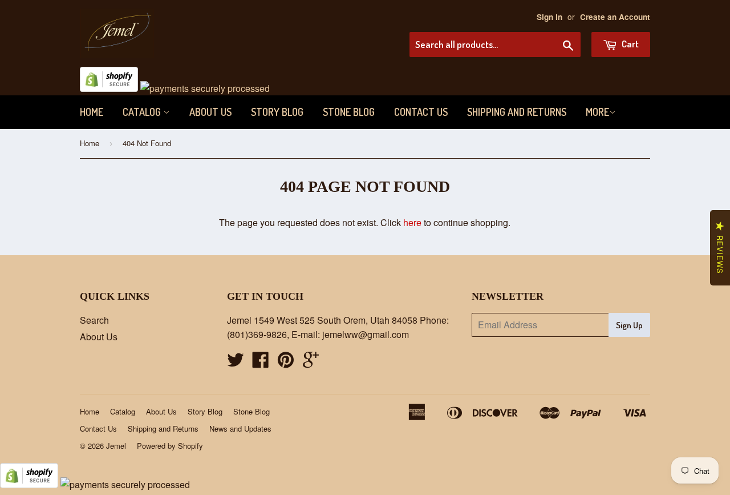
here (412, 222)
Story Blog (277, 112)
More (597, 112)
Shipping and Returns (516, 112)
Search (94, 320)
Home (91, 112)
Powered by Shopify (170, 445)
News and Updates (240, 428)
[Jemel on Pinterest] (285, 362)
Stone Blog (349, 112)
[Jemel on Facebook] (260, 362)
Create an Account (615, 16)
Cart (629, 44)
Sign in (549, 16)
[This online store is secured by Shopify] (109, 88)
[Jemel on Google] (310, 362)
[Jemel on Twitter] (235, 362)
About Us (210, 112)
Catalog (143, 112)
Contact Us (421, 112)
